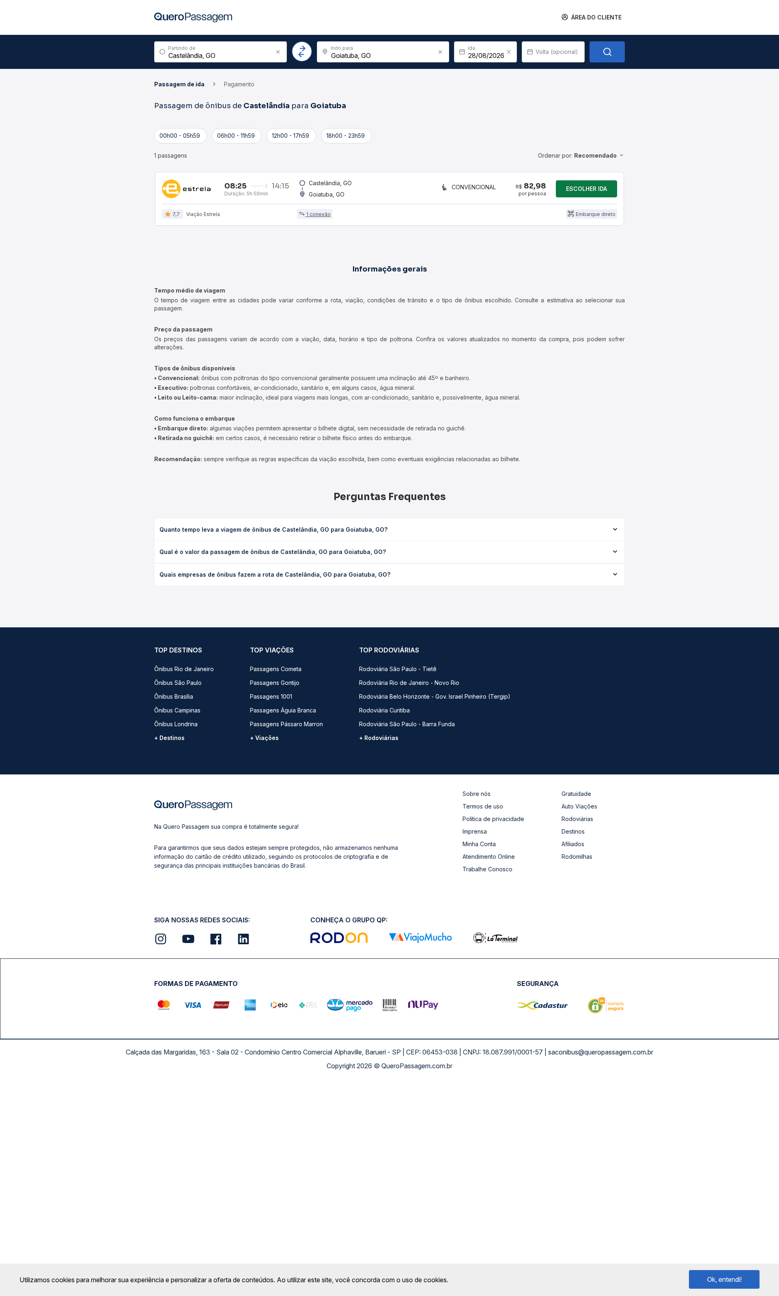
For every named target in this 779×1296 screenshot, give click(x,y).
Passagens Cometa (275, 668)
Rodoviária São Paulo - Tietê (398, 668)
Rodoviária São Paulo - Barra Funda (407, 724)
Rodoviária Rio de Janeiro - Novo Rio (409, 682)
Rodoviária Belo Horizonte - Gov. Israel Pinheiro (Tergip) (434, 696)
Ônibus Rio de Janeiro (184, 668)
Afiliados (573, 843)
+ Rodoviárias (378, 737)
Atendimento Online (489, 856)
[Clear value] (509, 52)
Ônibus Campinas (177, 710)
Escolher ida (586, 188)
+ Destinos (169, 737)
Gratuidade (576, 793)
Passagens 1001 (271, 696)
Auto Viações (579, 806)
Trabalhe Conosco (487, 869)
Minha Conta (479, 843)
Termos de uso (483, 806)
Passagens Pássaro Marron (286, 724)
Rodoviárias (577, 818)
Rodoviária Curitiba (384, 710)
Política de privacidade (493, 818)
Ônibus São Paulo (178, 682)
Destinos (573, 831)
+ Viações (264, 737)
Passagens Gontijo (274, 682)
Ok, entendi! (724, 1279)
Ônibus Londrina (176, 724)
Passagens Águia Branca (283, 710)
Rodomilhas (577, 856)
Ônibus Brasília (173, 696)
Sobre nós (477, 793)
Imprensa (475, 831)
